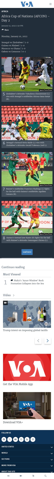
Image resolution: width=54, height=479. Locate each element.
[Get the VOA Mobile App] (27, 367)
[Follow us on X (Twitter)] (9, 439)
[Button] (5, 30)
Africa (5, 11)
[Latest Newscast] (8, 476)
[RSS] (27, 439)
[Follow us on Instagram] (21, 439)
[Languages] (33, 476)
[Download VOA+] (27, 405)
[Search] (45, 476)
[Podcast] (32, 439)
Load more (27, 252)
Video (7, 295)
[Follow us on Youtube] (15, 439)
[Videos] (21, 476)
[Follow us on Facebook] (4, 439)
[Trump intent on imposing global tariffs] (27, 314)
